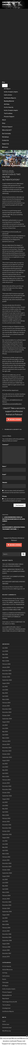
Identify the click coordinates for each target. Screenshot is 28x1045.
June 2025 (5, 689)
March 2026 (5, 661)
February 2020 (6, 895)
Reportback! (5, 998)
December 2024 (6, 709)
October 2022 (6, 792)
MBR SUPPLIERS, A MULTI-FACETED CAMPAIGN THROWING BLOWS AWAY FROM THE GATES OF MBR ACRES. (13, 629)
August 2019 (5, 915)
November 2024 (6, 712)
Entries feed (5, 1024)
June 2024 (5, 728)
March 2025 (5, 699)
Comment (5, 444)
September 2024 (7, 718)
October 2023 (6, 754)
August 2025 (6, 683)
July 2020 (5, 879)
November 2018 (6, 937)
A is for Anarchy (8, 107)
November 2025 (6, 673)
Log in (4, 1021)
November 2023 (6, 751)
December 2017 (6, 953)
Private (4, 496)
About (4, 120)
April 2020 (5, 889)
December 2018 (6, 934)
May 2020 (5, 886)
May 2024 (5, 731)
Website (4, 482)
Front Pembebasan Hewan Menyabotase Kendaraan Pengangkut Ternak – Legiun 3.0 (13, 600)
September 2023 (7, 757)
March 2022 (5, 815)
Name (4, 466)
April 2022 (5, 812)
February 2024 (6, 741)
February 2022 (6, 818)
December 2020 (6, 863)
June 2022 (5, 805)
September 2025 (7, 680)
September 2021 (7, 834)
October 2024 (6, 715)
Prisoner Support (9, 116)
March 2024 (5, 738)
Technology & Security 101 (13, 429)
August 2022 (5, 799)
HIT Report (7, 88)
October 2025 (6, 677)
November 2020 (6, 866)
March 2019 (5, 924)
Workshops (5, 137)
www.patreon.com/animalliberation (12, 404)
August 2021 (5, 837)
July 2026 (5, 648)
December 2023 (6, 747)
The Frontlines (8, 113)
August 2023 (6, 760)
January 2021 (5, 860)
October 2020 (6, 870)
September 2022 (7, 796)
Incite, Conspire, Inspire (11, 92)
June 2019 (5, 921)
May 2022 (5, 808)
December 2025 (6, 670)
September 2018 (7, 940)
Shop (3, 123)
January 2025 (6, 706)
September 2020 (7, 873)
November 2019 (6, 905)
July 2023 (5, 763)
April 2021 (5, 850)
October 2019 (6, 908)
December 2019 (6, 902)
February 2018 (6, 947)
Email (4, 474)
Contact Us (5, 140)
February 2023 (6, 780)
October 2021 (6, 831)
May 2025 (5, 693)
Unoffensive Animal (10, 3)
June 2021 (5, 844)
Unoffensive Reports (10, 98)
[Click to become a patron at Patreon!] (14, 421)
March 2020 (5, 892)
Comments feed (6, 1027)
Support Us (5, 144)
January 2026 (6, 667)
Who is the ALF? (7, 130)
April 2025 (5, 696)
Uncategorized (6, 1008)
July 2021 (4, 841)
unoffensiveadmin (8, 172)
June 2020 (5, 882)
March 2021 (5, 853)
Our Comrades (6, 133)
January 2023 (6, 783)
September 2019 (7, 911)
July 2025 (5, 686)
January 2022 (6, 821)
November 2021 (6, 828)
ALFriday (6, 104)
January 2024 (6, 744)
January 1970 (6, 956)
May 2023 (5, 770)
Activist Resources (7, 969)
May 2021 (5, 847)
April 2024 (5, 734)
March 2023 (5, 776)
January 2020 (6, 898)
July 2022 (5, 802)
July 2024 (5, 725)
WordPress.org (6, 1031)
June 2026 (5, 651)
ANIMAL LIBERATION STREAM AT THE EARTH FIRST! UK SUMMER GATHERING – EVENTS (13, 571)
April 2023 (5, 773)
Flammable (5, 982)
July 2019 (4, 918)
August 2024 (6, 722)
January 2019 (6, 931)
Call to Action (8, 95)
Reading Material (9, 101)
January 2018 (6, 950)
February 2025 (6, 702)
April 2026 (5, 657)
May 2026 (5, 654)
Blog (3, 82)
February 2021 (6, 857)
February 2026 (6, 664)
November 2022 (6, 789)
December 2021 (6, 824)
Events (4, 979)
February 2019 (6, 927)
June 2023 (5, 767)
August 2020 (6, 876)
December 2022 (6, 786)
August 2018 (5, 943)
